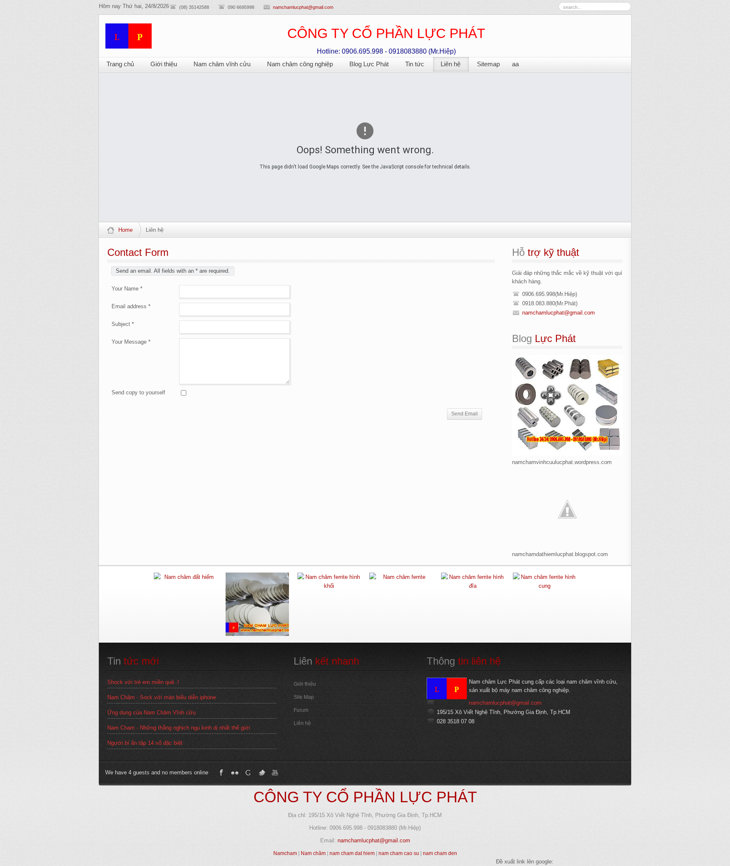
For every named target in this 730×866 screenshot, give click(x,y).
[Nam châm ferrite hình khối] (329, 604)
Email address (131, 306)
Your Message (131, 342)
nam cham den (440, 853)
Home (125, 230)
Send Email (464, 414)
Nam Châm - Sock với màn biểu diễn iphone (161, 697)
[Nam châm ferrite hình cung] (544, 604)
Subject (123, 324)
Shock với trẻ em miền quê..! (143, 682)
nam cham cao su (399, 853)
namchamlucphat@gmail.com (303, 7)
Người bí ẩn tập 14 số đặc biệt (144, 743)
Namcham (285, 853)
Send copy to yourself (138, 392)
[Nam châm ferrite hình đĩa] (472, 604)
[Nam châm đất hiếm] (185, 604)
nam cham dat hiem (352, 853)
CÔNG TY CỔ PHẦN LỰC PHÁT (365, 797)
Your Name (127, 288)
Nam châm (313, 853)
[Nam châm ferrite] (401, 604)
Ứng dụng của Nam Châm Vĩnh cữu (151, 712)
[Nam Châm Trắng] (257, 604)
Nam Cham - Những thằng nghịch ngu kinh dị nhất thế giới (178, 728)
